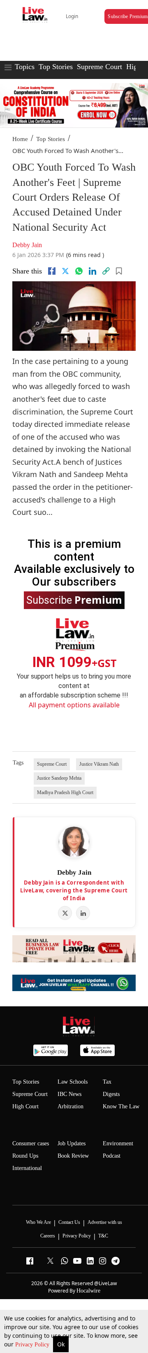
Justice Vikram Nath (99, 764)
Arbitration (70, 1106)
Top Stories (56, 67)
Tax (107, 1082)
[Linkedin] (92, 271)
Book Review (73, 1156)
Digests (111, 1094)
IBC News (69, 1094)
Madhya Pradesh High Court (65, 792)
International (27, 1168)
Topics (25, 67)
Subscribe (74, 600)
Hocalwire (88, 1291)
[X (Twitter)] (65, 913)
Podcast (111, 1156)
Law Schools (73, 1082)
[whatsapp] (79, 271)
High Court (25, 1106)
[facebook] (52, 271)
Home (20, 139)
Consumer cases (30, 1143)
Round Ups (25, 1156)
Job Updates (72, 1143)
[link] (106, 271)
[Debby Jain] (74, 842)
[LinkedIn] (83, 913)
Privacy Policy (33, 1344)
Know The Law (121, 1106)
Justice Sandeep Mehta (59, 778)
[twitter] (65, 271)
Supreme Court (99, 67)
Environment (118, 1143)
